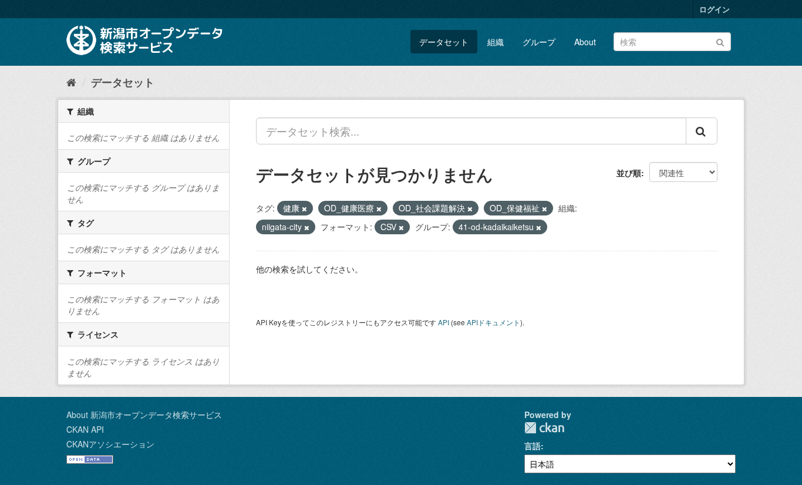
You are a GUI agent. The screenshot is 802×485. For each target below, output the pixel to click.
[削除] (304, 208)
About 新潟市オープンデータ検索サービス (144, 414)
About (585, 42)
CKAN (544, 428)
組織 (495, 42)
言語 (532, 446)
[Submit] (720, 41)
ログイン (714, 9)
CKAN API (85, 429)
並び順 (628, 172)
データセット (444, 42)
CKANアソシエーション (110, 444)
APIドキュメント (493, 322)
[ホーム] (71, 81)
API (443, 322)
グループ (539, 42)
